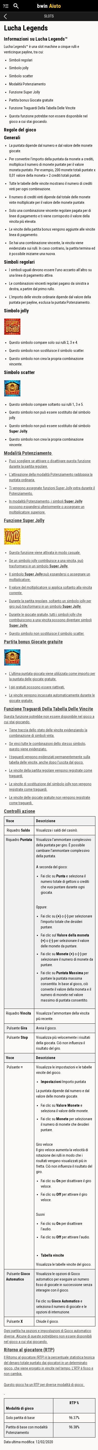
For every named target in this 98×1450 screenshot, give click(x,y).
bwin (49, 6)
